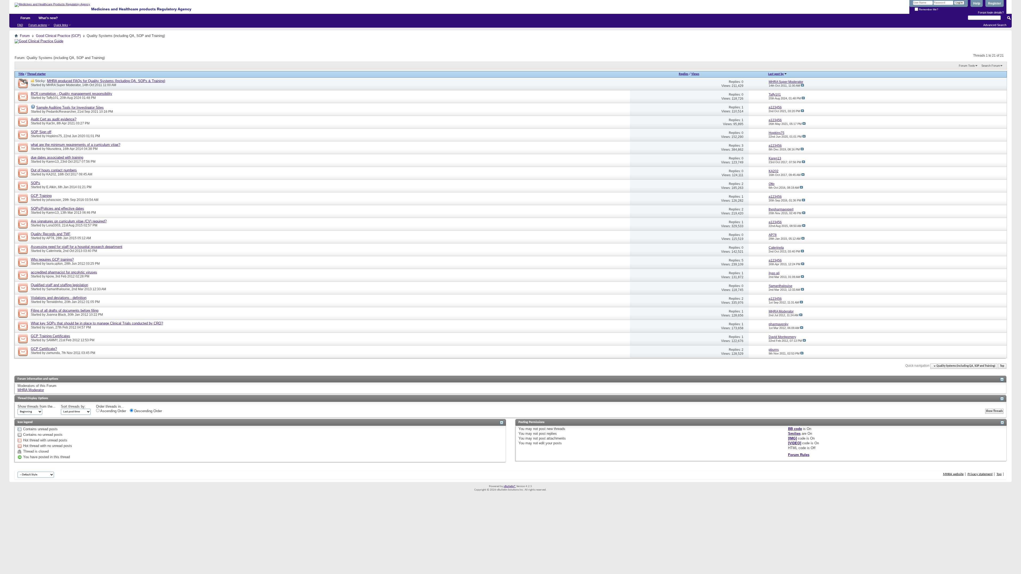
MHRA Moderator (31, 390)
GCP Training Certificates (50, 336)
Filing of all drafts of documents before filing (64, 311)
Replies (683, 74)
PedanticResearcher (61, 111)
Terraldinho (54, 302)
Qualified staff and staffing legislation (59, 285)
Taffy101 (52, 98)
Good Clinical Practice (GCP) (58, 36)
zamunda (53, 353)
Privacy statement (980, 474)
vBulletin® (510, 486)
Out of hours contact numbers (54, 170)
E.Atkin (51, 187)
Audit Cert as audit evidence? (53, 119)
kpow (50, 276)
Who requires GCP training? (52, 259)
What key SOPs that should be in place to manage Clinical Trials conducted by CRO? (97, 323)
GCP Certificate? (44, 349)
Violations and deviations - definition (58, 298)
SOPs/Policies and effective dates (57, 208)
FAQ (20, 25)
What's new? (48, 18)
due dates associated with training (57, 157)
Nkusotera (53, 149)
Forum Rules (798, 455)
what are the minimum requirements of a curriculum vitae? (75, 145)
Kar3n (50, 123)
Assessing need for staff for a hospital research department (76, 247)
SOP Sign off (41, 132)
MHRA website (953, 474)
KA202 (51, 174)
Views (695, 74)
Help (976, 3)
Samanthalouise (58, 289)
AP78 (50, 238)
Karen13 (52, 161)
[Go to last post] (802, 85)
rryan (50, 327)
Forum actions (37, 25)
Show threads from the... (37, 406)
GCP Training (41, 196)
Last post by (776, 74)
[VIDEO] (794, 443)
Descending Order (147, 411)
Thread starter (36, 74)
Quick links (61, 25)
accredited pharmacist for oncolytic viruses (64, 272)
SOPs (35, 183)
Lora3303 (53, 225)
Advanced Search (994, 25)
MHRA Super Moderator (63, 85)
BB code (795, 429)
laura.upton (54, 263)
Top (1002, 366)
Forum (25, 18)
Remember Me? (928, 9)
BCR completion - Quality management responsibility (71, 94)
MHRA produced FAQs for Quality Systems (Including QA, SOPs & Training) (106, 81)
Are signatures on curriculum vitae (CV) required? (69, 221)
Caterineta (53, 251)
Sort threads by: (73, 406)
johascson (53, 200)
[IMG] (792, 438)
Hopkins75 (54, 136)
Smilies (794, 434)
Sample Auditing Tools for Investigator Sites (70, 107)
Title (21, 74)
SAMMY (51, 340)
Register (994, 3)
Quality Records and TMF (50, 234)
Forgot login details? (991, 12)
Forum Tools (967, 65)
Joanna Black (56, 314)
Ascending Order (112, 411)
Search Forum (990, 65)
